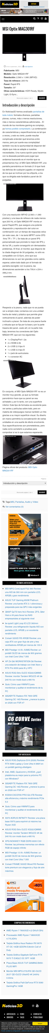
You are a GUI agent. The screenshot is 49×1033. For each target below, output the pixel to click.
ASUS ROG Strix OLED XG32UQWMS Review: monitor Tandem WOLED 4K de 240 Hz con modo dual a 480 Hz (23, 676)
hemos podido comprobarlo (18, 128)
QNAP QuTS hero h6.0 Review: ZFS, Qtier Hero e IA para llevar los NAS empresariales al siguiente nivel (25, 615)
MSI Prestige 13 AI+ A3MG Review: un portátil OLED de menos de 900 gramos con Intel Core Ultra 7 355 (23, 653)
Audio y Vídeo (31, 501)
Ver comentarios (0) (14, 506)
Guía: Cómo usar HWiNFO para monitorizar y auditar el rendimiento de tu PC (24, 688)
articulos (11, 1014)
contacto (37, 1014)
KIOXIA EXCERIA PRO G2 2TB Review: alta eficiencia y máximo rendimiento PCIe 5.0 (24, 798)
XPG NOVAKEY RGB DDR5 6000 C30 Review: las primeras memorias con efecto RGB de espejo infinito (24, 844)
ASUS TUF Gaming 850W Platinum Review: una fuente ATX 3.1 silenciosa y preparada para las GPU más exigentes (23, 603)
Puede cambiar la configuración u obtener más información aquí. (20, 1031)
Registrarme (27, 7)
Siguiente (42, 98)
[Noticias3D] (9, 4)
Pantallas (19, 501)
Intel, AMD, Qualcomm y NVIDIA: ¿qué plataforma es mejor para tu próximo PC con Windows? (23, 775)
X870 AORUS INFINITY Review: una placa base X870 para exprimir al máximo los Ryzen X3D (25, 821)
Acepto (40, 1023)
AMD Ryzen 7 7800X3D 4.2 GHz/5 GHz (24, 930)
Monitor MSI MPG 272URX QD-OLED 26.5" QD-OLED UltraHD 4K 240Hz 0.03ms (23, 974)
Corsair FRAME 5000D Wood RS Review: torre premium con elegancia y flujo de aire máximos (24, 867)
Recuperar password (38, 7)
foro (22, 1014)
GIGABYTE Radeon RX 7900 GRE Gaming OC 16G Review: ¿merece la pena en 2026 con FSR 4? (25, 699)
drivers (10, 1017)
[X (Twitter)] (38, 18)
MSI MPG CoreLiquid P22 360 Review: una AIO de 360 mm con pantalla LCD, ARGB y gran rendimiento (23, 592)
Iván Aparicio (29, 66)
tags (22, 1017)
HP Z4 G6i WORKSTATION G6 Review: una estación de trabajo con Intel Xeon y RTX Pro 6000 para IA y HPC (23, 665)
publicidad (38, 1017)
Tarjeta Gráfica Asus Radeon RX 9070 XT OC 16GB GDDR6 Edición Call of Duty (24, 947)
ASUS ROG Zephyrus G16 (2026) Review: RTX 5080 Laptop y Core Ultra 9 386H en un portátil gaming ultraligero (25, 764)
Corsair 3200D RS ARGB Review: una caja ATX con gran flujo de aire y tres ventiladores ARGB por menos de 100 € (23, 641)
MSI (12, 501)
